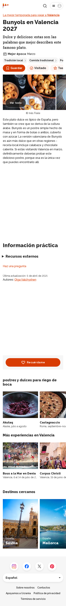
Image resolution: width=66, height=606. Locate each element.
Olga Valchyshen (25, 279)
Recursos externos (22, 256)
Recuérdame (36, 362)
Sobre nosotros (25, 587)
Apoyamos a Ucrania (18, 593)
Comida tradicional (41, 60)
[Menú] (56, 5)
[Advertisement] (33, 201)
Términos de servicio (33, 599)
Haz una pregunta (14, 266)
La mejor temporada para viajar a (31, 15)
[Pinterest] (52, 566)
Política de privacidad (47, 593)
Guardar (16, 68)
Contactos (43, 587)
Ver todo (16, 102)
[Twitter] (39, 566)
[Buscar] (45, 5)
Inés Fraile (34, 113)
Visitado (40, 68)
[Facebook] (27, 566)
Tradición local (13, 60)
